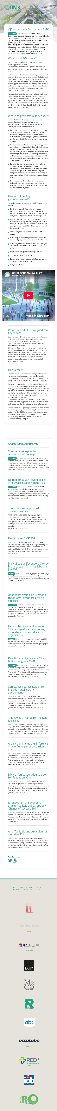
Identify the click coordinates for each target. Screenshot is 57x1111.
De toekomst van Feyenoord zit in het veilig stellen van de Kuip (27, 481)
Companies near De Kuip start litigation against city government (26, 689)
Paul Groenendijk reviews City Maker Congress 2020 (26, 659)
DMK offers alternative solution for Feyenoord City (27, 776)
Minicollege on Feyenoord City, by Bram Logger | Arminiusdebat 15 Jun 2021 (28, 566)
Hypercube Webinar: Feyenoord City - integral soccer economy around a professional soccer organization (27, 630)
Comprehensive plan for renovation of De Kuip (22, 452)
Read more (21, 470)
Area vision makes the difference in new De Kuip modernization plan (28, 746)
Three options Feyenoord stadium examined (23, 509)
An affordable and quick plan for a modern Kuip (27, 833)
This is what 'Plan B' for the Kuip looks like (27, 719)
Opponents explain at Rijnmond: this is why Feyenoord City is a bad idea (27, 597)
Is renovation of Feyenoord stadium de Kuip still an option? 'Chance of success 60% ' (27, 805)
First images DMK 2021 (22, 538)
